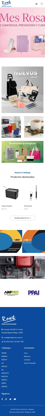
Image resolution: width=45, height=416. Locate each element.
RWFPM (4, 386)
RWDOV (4, 380)
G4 (3, 363)
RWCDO (4, 366)
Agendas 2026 (11, 126)
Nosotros (27, 356)
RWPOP (4, 360)
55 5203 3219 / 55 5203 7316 (13, 342)
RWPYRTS (5, 373)
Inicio (26, 353)
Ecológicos (22, 151)
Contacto (27, 360)
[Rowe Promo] (6, 4)
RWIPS (4, 383)
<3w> (34, 412)
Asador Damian (7, 206)
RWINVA (4, 356)
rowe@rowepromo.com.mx (13, 337)
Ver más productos (21, 218)
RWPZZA (5, 376)
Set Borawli (28, 206)
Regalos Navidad (34, 126)
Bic (3, 370)
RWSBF (4, 353)
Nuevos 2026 (22, 87)
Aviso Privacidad (29, 363)
